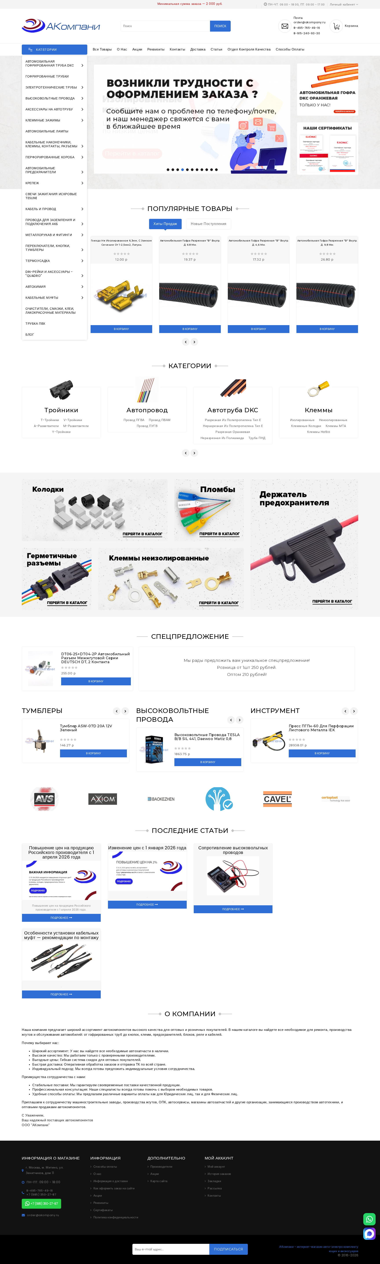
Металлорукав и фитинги (49, 235)
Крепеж (32, 183)
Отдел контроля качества (249, 49)
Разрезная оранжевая (233, 432)
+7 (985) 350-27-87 (41, 1195)
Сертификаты (103, 1210)
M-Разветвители (76, 426)
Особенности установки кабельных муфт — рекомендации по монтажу (61, 935)
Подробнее (60, 918)
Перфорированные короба (50, 157)
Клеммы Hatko (318, 432)
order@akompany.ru (43, 1215)
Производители (161, 1167)
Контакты (177, 49)
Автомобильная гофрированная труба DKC (50, 63)
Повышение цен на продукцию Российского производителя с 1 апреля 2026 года (61, 852)
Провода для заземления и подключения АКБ (50, 222)
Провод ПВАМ (160, 420)
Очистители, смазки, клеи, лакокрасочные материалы (51, 310)
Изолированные (302, 420)
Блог (30, 334)
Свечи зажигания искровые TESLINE (51, 196)
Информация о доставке (110, 1181)
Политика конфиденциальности (115, 1217)
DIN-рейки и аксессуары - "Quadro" (49, 274)
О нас (122, 49)
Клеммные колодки (306, 426)
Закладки (214, 1181)
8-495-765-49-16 (307, 28)
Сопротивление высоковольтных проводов (233, 850)
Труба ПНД (256, 438)
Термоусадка (38, 261)
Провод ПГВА (134, 420)
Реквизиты (155, 49)
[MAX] (369, 1234)
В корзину (121, 329)
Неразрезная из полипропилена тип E (233, 426)
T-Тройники (50, 420)
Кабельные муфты (42, 297)
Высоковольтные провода (50, 98)
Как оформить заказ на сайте (114, 1188)
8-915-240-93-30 (307, 33)
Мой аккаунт (216, 1167)
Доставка (198, 49)
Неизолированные (333, 420)
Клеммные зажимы (43, 120)
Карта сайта (159, 1181)
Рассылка (215, 1188)
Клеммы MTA (336, 426)
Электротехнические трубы (51, 87)
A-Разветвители (46, 426)
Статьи (216, 49)
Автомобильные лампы (47, 131)
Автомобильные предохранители (41, 170)
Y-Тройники (61, 432)
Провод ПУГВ (147, 426)
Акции (137, 49)
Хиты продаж (165, 223)
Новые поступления (209, 223)
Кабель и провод (41, 209)
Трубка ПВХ (35, 323)
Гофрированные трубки (47, 76)
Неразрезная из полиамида (222, 438)
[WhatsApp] (369, 1219)
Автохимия (36, 286)
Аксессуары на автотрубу (49, 109)
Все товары (102, 49)
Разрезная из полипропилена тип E (233, 420)
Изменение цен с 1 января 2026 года (147, 848)
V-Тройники (73, 420)
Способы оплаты (290, 49)
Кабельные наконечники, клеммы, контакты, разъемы (51, 144)
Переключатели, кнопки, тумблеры (48, 248)
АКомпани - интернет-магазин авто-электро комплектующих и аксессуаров (318, 1249)
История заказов (219, 1174)
